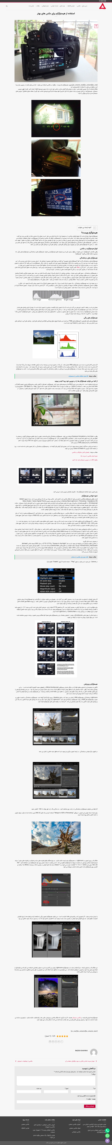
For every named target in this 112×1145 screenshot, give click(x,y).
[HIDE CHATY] (107, 1141)
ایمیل (66, 1089)
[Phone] (107, 1130)
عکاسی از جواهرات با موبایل (24, 1061)
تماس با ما (31, 6)
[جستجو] (6, 6)
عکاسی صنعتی (25, 1124)
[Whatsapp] (107, 1135)
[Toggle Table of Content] (94, 228)
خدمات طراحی (54, 6)
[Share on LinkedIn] (50, 1041)
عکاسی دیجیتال (76, 1018)
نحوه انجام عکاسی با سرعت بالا (89, 456)
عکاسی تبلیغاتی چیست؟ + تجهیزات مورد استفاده (44, 1131)
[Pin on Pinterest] (53, 1041)
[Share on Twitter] (59, 1041)
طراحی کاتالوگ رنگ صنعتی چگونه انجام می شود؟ (44, 1136)
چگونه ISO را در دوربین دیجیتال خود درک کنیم (85, 460)
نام (94, 1089)
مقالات (37, 6)
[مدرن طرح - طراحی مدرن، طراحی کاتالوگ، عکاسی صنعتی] (98, 6)
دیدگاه (93, 1074)
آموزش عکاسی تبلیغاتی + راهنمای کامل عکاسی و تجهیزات (44, 1126)
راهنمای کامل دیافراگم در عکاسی (80, 452)
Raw (78, 267)
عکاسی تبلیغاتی (76, 1132)
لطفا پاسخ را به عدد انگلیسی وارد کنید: (86, 1096)
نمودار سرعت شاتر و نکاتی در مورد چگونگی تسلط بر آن (80, 1061)
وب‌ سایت (38, 1089)
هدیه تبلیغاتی (45, 6)
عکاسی (78, 6)
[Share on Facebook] (62, 1041)
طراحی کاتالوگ (71, 6)
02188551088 (102, 1)
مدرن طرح (84, 6)
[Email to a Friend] (56, 1041)
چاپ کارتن (62, 6)
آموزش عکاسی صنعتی (74, 1124)
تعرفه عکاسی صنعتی (74, 1128)
